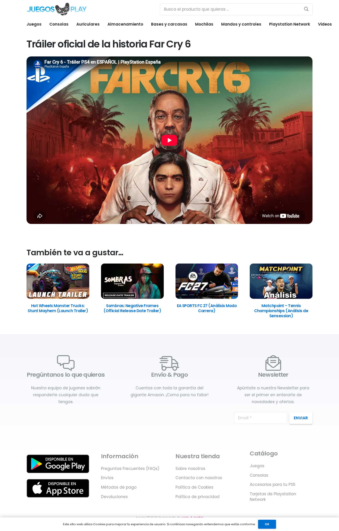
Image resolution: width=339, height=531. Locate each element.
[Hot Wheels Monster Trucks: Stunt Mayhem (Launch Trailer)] (58, 297)
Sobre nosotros (190, 468)
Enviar (301, 418)
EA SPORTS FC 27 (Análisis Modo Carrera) (207, 308)
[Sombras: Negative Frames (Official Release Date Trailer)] (132, 297)
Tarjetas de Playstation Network (273, 496)
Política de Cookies (194, 487)
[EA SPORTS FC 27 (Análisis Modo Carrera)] (206, 297)
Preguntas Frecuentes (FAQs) (130, 468)
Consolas (259, 475)
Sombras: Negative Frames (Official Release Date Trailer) (132, 308)
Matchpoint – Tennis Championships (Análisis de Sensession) (281, 311)
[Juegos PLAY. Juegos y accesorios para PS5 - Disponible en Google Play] (58, 464)
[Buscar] (306, 9)
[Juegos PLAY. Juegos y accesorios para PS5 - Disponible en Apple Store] (58, 488)
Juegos (257, 466)
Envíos (107, 478)
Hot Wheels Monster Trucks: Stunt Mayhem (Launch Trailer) (58, 308)
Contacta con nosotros (198, 478)
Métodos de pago (119, 487)
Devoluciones (114, 496)
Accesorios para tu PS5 (272, 484)
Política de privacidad (197, 496)
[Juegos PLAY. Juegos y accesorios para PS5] (57, 9)
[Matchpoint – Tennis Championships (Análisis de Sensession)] (281, 297)
